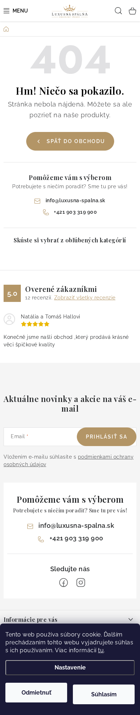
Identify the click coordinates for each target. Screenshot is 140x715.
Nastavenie (70, 667)
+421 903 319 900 (75, 212)
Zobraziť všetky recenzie (85, 297)
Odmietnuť (36, 692)
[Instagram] (80, 582)
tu (101, 650)
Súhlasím (104, 694)
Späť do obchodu (76, 141)
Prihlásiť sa (106, 437)
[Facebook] (63, 582)
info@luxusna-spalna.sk (76, 200)
